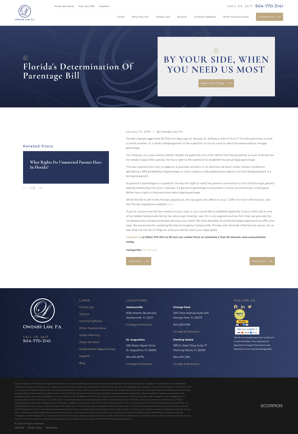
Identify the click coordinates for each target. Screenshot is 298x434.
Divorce (84, 314)
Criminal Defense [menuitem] (205, 16)
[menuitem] (19, 427)
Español (104, 6)
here (170, 204)
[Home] (25, 13)
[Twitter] (250, 307)
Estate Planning (89, 335)
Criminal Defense (90, 321)
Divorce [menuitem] (182, 16)
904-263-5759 (181, 324)
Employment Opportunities (97, 349)
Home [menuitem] (121, 16)
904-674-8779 (135, 357)
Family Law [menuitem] (163, 16)
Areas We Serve (64, 6)
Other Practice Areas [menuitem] (236, 16)
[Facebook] (235, 307)
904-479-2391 (181, 357)
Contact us (133, 237)
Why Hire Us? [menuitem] (140, 16)
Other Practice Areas (92, 328)
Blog (82, 363)
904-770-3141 (269, 6)
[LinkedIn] (243, 307)
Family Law (149, 250)
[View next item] (39, 188)
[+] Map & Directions (139, 324)
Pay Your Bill (87, 6)
